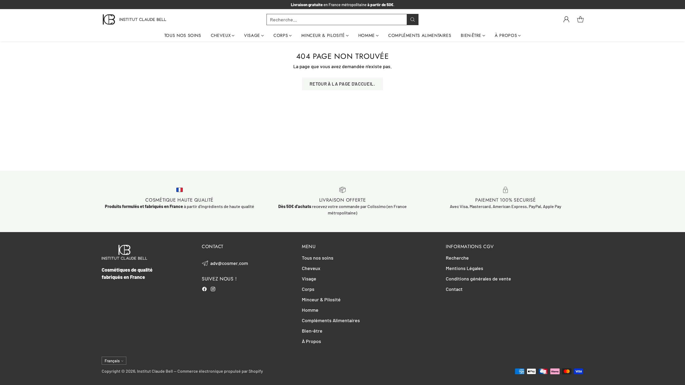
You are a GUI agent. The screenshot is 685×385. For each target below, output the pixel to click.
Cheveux (311, 268)
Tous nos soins (317, 258)
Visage (309, 279)
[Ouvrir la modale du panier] (580, 19)
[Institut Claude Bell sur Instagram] (213, 290)
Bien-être (312, 331)
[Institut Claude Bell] (134, 19)
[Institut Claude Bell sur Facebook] (204, 290)
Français (112, 360)
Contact (454, 289)
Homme (310, 310)
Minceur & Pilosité (321, 299)
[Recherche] (412, 19)
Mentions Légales (464, 268)
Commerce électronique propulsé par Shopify (220, 371)
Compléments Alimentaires (331, 320)
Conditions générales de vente (478, 279)
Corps (308, 289)
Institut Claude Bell (155, 371)
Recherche (457, 258)
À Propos (311, 341)
